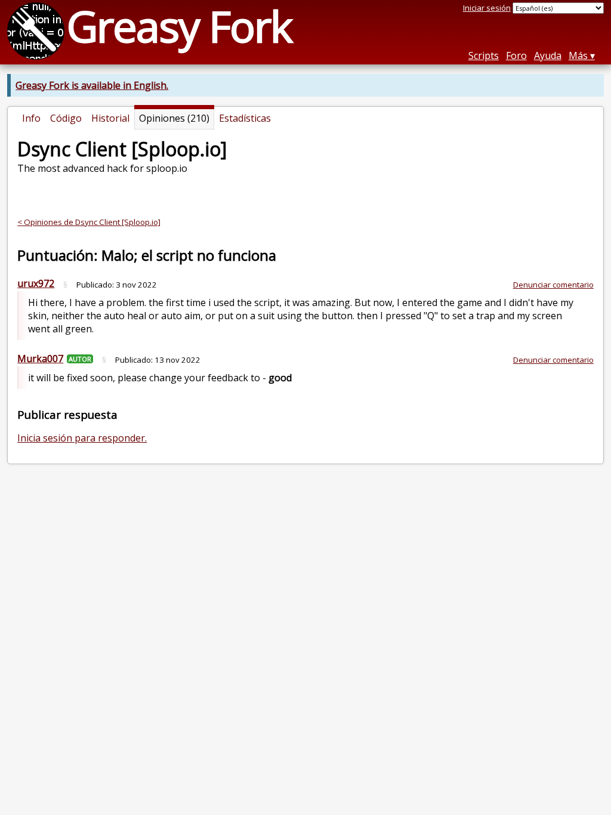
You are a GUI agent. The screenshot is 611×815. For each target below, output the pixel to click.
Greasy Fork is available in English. (92, 85)
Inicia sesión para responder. (82, 437)
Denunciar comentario (553, 284)
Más (578, 55)
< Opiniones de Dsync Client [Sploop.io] (89, 222)
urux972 (35, 283)
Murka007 (40, 358)
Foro (516, 55)
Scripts (483, 55)
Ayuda (547, 55)
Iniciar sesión (487, 7)
